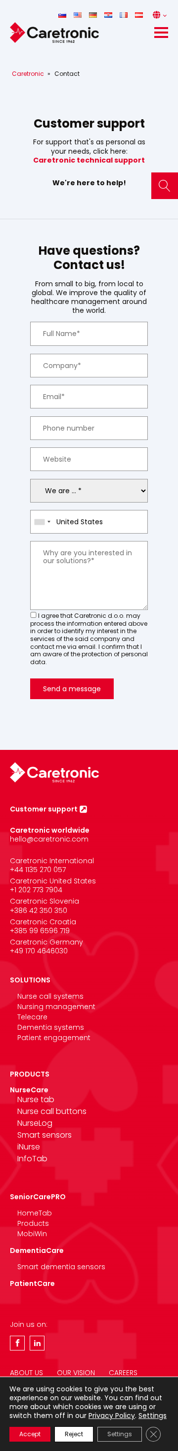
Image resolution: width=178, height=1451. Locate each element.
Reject (74, 1434)
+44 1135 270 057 (38, 870)
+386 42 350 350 (38, 910)
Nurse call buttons (52, 1111)
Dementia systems (50, 1027)
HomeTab (34, 1213)
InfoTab (32, 1158)
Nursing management (56, 1007)
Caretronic (28, 73)
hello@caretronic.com (49, 839)
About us (26, 1373)
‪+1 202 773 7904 (36, 890)
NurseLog (34, 1123)
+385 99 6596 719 (40, 931)
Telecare (32, 1017)
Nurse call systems (50, 996)
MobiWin (32, 1234)
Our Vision (76, 1373)
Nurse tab (35, 1099)
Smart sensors (44, 1135)
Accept (30, 1434)
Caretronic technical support (89, 160)
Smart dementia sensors (61, 1267)
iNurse (28, 1146)
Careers (123, 1373)
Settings (152, 1415)
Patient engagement (53, 1038)
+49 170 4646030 (39, 951)
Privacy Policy (112, 1415)
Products (33, 1223)
